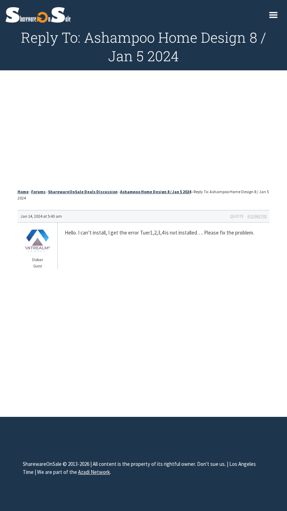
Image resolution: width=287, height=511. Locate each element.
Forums (38, 191)
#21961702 (257, 216)
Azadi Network (94, 472)
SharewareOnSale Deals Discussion (83, 191)
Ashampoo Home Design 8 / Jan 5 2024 (155, 191)
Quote (237, 216)
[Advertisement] (144, 132)
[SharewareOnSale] (39, 14)
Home (23, 191)
